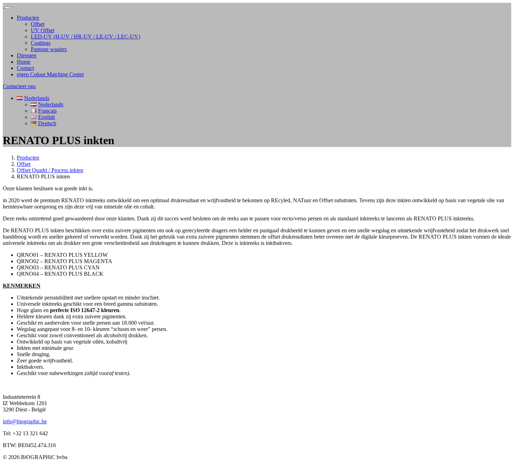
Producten (28, 18)
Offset (37, 24)
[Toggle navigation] (7, 8)
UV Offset (42, 30)
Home (23, 62)
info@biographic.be (25, 421)
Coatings (40, 43)
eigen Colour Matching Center (50, 74)
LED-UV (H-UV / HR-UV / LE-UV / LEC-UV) (85, 37)
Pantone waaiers (49, 49)
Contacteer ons (19, 86)
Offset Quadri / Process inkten (50, 170)
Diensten (26, 55)
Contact (25, 68)
